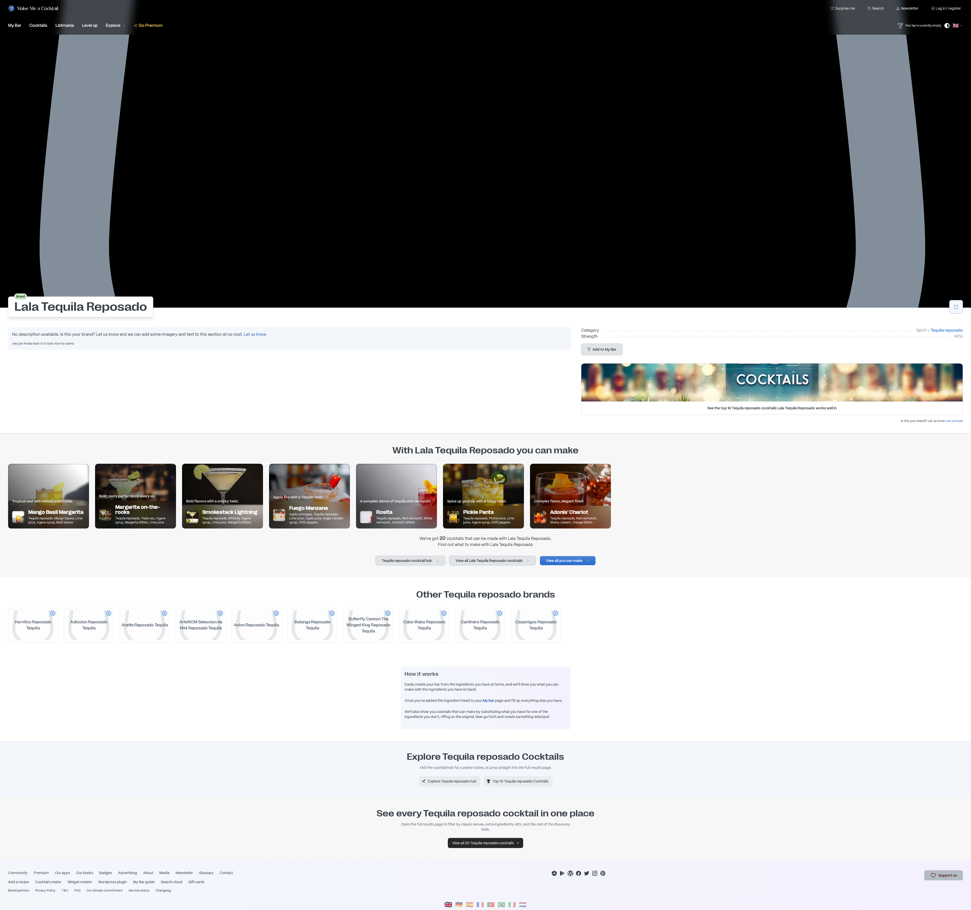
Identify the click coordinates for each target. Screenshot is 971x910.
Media (164, 873)
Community (18, 873)
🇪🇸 (469, 904)
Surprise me (845, 8)
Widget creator (80, 882)
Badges (105, 873)
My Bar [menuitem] (14, 25)
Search (878, 8)
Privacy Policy (45, 890)
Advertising (127, 873)
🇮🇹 (512, 904)
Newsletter (909, 8)
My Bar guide (144, 882)
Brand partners (18, 890)
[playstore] (562, 873)
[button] (602, 349)
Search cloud (171, 882)
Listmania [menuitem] (64, 25)
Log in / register (948, 8)
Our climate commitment (104, 890)
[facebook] (579, 873)
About (148, 873)
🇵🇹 (491, 904)
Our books (84, 873)
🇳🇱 (522, 904)
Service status (139, 890)
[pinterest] (603, 873)
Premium (41, 873)
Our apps (62, 873)
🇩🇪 (459, 904)
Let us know (255, 334)
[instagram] (595, 873)
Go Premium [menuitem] (151, 25)
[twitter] (587, 873)
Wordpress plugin (112, 882)
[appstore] (554, 873)
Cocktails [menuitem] (38, 25)
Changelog (163, 890)
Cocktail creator (48, 882)
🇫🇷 (480, 904)
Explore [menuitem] (113, 25)
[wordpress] (570, 873)
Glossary (206, 873)
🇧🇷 (501, 904)
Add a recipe (18, 882)
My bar (488, 700)
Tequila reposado (947, 330)
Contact (226, 873)
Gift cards (196, 882)
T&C (65, 890)
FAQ (77, 890)
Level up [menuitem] (90, 25)
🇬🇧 (448, 905)
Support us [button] (947, 875)
